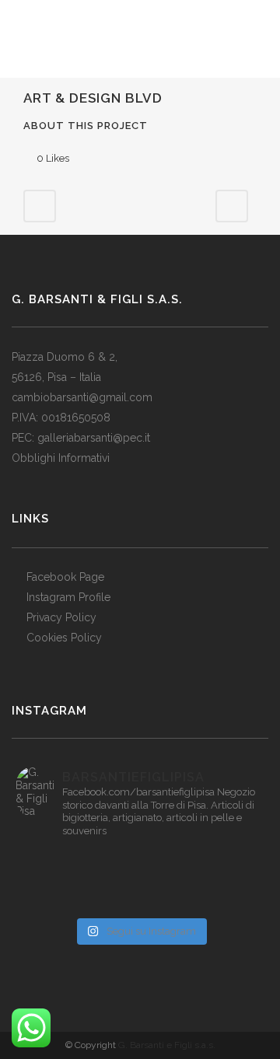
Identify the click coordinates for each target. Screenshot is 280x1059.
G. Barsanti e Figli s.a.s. (166, 1045)
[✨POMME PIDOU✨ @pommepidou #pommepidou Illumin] (223, 860)
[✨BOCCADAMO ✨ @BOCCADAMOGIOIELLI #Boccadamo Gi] (57, 900)
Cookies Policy (64, 637)
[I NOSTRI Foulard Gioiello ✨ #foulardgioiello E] (140, 860)
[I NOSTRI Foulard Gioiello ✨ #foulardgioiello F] (57, 860)
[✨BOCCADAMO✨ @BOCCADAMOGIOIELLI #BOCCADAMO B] (223, 880)
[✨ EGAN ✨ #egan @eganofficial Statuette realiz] (223, 900)
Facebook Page (65, 577)
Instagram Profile (68, 597)
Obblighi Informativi (61, 458)
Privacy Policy (61, 617)
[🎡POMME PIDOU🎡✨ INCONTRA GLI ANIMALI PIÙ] (140, 880)
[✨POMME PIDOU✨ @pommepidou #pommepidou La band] (57, 880)
